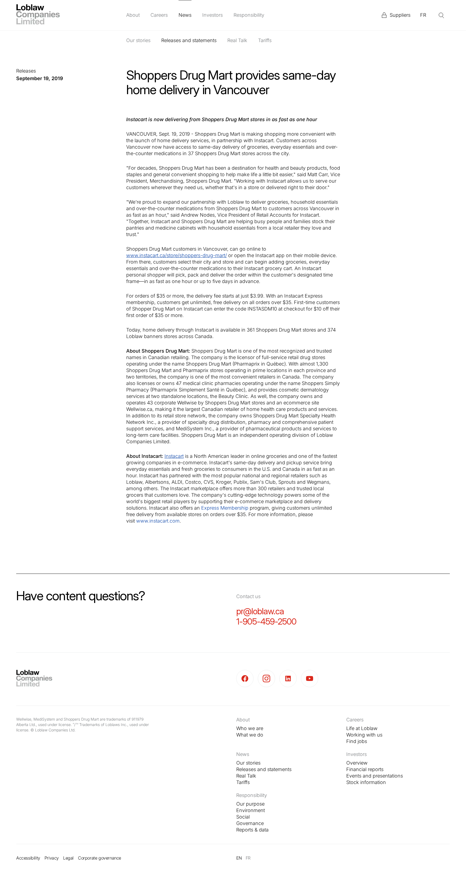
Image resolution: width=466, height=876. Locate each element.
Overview (357, 763)
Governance (250, 823)
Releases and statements (189, 40)
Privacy (51, 858)
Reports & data (252, 830)
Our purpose (250, 804)
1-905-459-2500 (266, 621)
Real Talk (237, 40)
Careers (159, 15)
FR (423, 15)
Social (243, 817)
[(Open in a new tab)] (247, 678)
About (133, 15)
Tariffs (265, 40)
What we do (249, 735)
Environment (250, 810)
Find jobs (356, 741)
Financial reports (364, 769)
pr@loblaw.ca (260, 611)
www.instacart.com (158, 521)
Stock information (366, 782)
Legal (68, 858)
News (185, 15)
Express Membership (224, 508)
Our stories (138, 40)
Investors (212, 15)
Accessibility (28, 858)
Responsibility (249, 15)
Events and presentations (374, 776)
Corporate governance (99, 858)
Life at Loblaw (362, 728)
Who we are (249, 728)
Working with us (364, 735)
